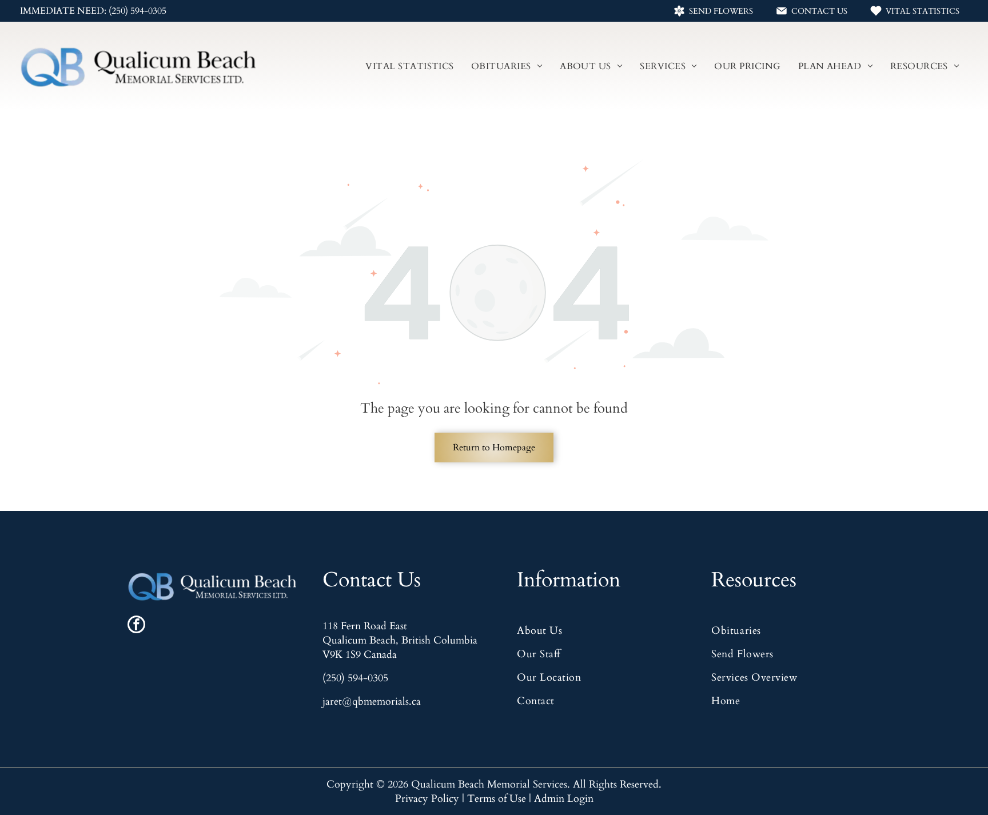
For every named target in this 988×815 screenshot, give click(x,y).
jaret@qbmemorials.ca (371, 701)
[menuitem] (410, 66)
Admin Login (563, 799)
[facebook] (136, 626)
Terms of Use (496, 799)
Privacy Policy (427, 799)
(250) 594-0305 (355, 678)
